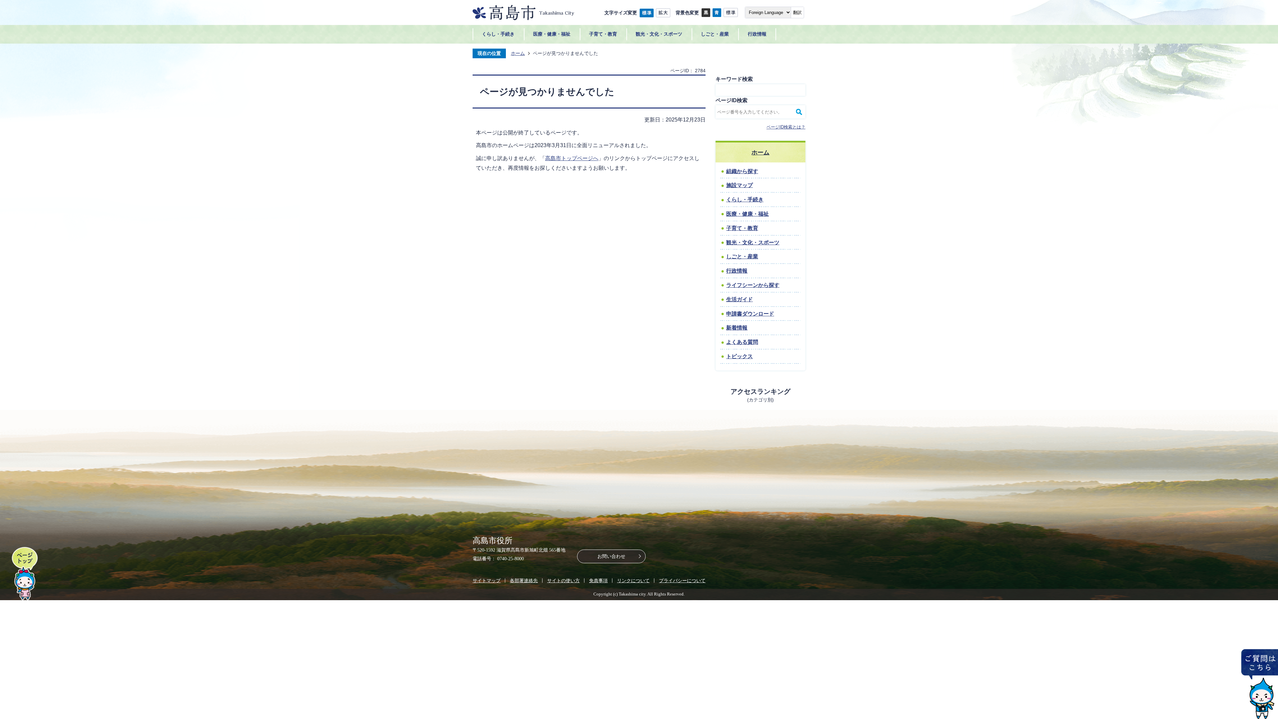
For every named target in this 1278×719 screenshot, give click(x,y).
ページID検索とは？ (785, 126)
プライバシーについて (682, 580)
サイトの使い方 (563, 580)
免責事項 (598, 580)
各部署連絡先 (524, 580)
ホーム (518, 53)
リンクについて (633, 580)
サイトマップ (487, 580)
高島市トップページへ (571, 158)
